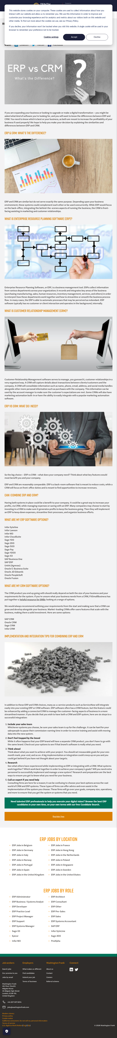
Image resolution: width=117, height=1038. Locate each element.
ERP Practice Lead (21, 911)
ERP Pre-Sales (58, 911)
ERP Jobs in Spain (20, 869)
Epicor (15, 935)
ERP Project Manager (22, 916)
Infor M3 (16, 940)
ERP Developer (19, 906)
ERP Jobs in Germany (22, 850)
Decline (97, 37)
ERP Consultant (59, 901)
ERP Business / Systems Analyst (28, 901)
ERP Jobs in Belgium (22, 845)
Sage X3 (16, 931)
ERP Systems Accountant (63, 921)
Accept (74, 37)
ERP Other (56, 906)
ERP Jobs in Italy (20, 854)
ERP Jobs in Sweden (61, 869)
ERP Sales (56, 916)
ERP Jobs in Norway (22, 859)
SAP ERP (55, 926)
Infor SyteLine (58, 931)
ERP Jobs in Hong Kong (62, 850)
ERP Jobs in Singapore (62, 864)
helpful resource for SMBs (33, 599)
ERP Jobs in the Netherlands (65, 854)
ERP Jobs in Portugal (22, 864)
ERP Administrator (21, 896)
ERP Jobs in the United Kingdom (28, 874)
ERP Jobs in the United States (65, 874)
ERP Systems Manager (23, 926)
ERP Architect (58, 896)
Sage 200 (56, 935)
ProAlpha (55, 940)
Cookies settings (51, 37)
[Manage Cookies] (7, 1031)
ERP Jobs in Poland (60, 859)
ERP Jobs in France (60, 845)
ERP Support (18, 921)
